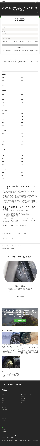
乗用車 (3, 400)
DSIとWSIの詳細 (20, 296)
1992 (22, 141)
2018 (22, 94)
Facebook (5, 429)
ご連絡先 (3, 420)
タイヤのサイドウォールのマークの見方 (29, 347)
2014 (22, 99)
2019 (3, 94)
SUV (3, 402)
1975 (3, 178)
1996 (22, 136)
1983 (3, 161)
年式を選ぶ (3, 27)
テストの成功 (4, 407)
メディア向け (4, 418)
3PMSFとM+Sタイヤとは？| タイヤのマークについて (10, 347)
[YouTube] (18, 434)
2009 (3, 113)
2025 (22, 77)
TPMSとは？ (5, 371)
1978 (22, 172)
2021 (22, 83)
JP (32, 1)
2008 (22, 113)
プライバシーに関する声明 (22, 440)
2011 (3, 105)
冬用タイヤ (4, 398)
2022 (3, 83)
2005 (3, 119)
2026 (3, 77)
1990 (22, 69)
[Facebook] (12, 434)
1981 (3, 164)
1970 (29, 69)
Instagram (5, 427)
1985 (3, 158)
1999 (3, 133)
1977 (3, 175)
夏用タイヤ (4, 396)
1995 (3, 138)
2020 (10, 69)
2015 (3, 99)
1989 (3, 152)
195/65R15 (23, 398)
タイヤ (3, 394)
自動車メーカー (4, 405)
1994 (22, 138)
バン (3, 404)
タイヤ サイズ (23, 402)
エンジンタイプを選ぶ (5, 36)
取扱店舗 (22, 412)
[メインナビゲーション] (37, 1)
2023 (22, 80)
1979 (3, 172)
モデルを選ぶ (3, 31)
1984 (22, 158)
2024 (3, 80)
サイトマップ (30, 440)
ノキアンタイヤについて (6, 412)
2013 (3, 102)
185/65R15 (23, 400)
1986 (22, 155)
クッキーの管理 (35, 440)
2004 (22, 119)
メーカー (3, 22)
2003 (3, 122)
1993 (3, 141)
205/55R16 (23, 396)
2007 (3, 116)
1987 (3, 155)
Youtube (4, 431)
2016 (22, 96)
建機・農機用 (5, 409)
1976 (22, 175)
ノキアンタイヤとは (5, 416)
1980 (26, 69)
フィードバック (4, 425)
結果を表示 (21, 44)
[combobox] (20, 25)
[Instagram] (15, 434)
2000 (18, 69)
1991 (3, 144)
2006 (22, 116)
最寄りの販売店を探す (21, 320)
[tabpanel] (20, 37)
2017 (3, 96)
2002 (22, 122)
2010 (14, 69)
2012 (22, 102)
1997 (3, 136)
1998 (22, 133)
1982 (22, 161)
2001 (3, 125)
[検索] (34, 1)
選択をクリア (20, 47)
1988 (22, 152)
